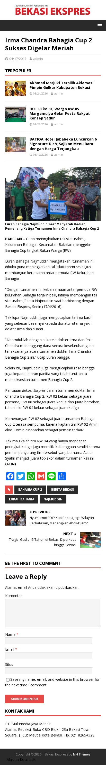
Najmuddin (53, 499)
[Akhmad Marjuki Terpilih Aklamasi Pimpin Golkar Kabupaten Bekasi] (15, 93)
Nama (10, 634)
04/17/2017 (17, 58)
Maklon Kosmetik (21, 759)
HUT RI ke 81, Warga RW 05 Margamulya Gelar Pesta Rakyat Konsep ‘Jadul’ (60, 113)
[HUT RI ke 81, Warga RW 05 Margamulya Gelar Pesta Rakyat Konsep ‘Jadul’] (15, 119)
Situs (9, 664)
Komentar (13, 595)
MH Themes (81, 754)
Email (10, 649)
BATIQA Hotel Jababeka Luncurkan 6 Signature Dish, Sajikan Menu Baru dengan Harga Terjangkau (63, 144)
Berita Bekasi (62, 489)
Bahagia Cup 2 (30, 489)
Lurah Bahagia (21, 499)
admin (38, 58)
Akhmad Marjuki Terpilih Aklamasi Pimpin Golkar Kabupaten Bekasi (61, 85)
